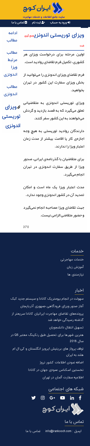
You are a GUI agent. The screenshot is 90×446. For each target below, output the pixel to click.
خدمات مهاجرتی (72, 260)
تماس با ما (18, 22)
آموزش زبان (75, 267)
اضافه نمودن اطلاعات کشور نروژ (62, 363)
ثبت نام (36, 22)
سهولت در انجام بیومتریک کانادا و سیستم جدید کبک (47, 299)
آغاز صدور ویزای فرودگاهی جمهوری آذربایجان (52, 306)
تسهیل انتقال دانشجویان (66, 328)
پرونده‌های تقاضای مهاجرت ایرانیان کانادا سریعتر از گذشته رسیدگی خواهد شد (48, 317)
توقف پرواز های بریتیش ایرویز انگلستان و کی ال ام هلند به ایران (48, 352)
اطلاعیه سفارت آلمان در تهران (63, 378)
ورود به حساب (58, 22)
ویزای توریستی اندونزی (11, 116)
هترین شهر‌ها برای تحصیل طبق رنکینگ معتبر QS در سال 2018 (47, 338)
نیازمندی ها (75, 275)
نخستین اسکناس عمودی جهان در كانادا (56, 370)
